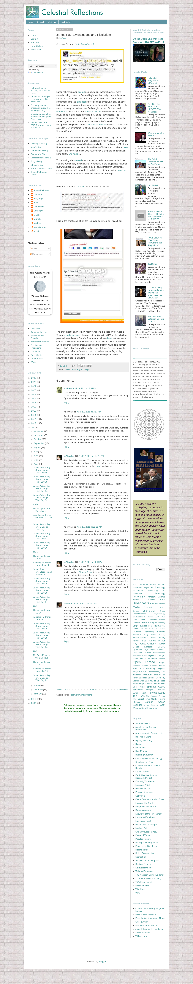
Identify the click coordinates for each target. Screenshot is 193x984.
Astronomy (139, 596)
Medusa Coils (141, 828)
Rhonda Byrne (86, 572)
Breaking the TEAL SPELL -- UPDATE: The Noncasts (155, 108)
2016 (34, 407)
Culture (150, 617)
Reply (66, 402)
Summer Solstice (141, 693)
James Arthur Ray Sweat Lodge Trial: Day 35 (41, 479)
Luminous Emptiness (145, 817)
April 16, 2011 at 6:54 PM (84, 388)
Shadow (148, 684)
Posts (34, 248)
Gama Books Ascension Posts (149, 799)
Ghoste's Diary (38, 165)
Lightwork (137, 649)
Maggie (37, 215)
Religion (147, 674)
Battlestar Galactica (40, 341)
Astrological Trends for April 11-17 (42, 618)
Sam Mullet (150, 681)
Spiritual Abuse (156, 686)
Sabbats (143, 677)
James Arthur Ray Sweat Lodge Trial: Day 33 (41, 497)
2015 (34, 411)
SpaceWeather (142, 932)
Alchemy (144, 584)
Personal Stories (140, 666)
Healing (162, 635)
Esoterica (159, 625)
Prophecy (150, 668)
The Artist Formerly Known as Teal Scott (155, 161)
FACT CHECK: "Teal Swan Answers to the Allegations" (155, 241)
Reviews (157, 674)
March (37, 685)
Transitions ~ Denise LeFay (148, 878)
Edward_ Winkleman (145, 781)
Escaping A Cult (142, 785)
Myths (135, 658)
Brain (162, 599)
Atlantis (161, 597)
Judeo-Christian (148, 643)
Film (142, 629)
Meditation (137, 653)
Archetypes (138, 590)
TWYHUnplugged (143, 882)
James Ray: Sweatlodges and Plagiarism (42, 572)
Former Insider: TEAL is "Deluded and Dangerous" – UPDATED (156, 215)
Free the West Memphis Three (150, 918)
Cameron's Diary (39, 154)
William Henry (145, 708)
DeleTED (142, 619)
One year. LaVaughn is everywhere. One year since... (40, 99)
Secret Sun (140, 857)
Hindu (153, 638)
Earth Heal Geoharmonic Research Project (147, 776)
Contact (40, 22)
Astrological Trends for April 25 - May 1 (42, 517)
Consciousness (139, 614)
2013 (34, 419)
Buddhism (155, 603)
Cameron (38, 194)
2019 (34, 394)
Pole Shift (138, 668)
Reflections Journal (84, 44)
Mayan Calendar (157, 650)
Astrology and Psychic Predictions (145, 728)
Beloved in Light (143, 737)
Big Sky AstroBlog (143, 740)
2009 (34, 703)
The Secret (36, 351)
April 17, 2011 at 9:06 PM (91, 562)
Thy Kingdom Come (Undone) (149, 875)
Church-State (149, 611)
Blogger (102, 961)
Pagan (162, 662)
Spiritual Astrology (143, 864)
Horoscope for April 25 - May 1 (42, 509)
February (38, 689)
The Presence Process (155, 696)
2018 (34, 398)
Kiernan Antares (143, 810)
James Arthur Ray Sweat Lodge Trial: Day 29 (41, 581)
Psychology (139, 671)
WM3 (33, 362)
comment (80, 186)
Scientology (138, 683)
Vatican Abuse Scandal (37, 336)
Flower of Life (151, 629)
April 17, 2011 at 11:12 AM (89, 527)
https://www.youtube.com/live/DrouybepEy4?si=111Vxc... (41, 116)
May (36, 460)
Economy (161, 623)
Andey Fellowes (41, 190)
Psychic (161, 668)
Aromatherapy (153, 590)
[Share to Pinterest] (90, 365)
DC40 (157, 617)
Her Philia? (153, 185)
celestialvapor (40, 227)
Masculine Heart (143, 821)
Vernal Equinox (151, 705)
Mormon (148, 652)
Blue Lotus (140, 747)
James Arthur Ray (72, 370)
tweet (125, 147)
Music (144, 656)
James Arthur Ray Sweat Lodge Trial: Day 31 (41, 536)
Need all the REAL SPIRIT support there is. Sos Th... (41, 125)
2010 (34, 699)
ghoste (37, 231)
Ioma (36, 202)
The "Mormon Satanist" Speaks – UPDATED (156, 319)
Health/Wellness (140, 637)
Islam (143, 641)
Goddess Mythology (143, 631)
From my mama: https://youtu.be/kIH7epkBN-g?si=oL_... (41, 108)
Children (136, 611)
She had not (74, 154)
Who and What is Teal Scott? (156, 134)
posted (81, 92)
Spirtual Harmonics (144, 867)
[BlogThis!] (81, 365)
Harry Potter (150, 635)
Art (163, 590)
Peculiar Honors (143, 839)
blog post (81, 101)
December (39, 431)
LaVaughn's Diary (39, 143)
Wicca (135, 708)
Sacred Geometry (156, 677)
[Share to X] (84, 365)
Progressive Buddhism (146, 846)
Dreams (162, 620)
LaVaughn (85, 370)
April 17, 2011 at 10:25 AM (91, 456)
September (39, 443)
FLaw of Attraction (144, 792)
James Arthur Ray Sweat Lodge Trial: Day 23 (41, 678)
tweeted (78, 160)
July (36, 451)
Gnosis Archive (142, 922)
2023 (34, 378)
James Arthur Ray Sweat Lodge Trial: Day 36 (41, 470)
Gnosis (162, 629)
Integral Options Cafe (145, 806)
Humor (136, 640)
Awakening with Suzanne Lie (149, 733)
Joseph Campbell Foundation (149, 929)
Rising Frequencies (144, 853)
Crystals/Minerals (139, 617)
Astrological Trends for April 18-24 (42, 563)
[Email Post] (73, 366)
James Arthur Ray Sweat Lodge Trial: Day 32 (41, 527)
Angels (146, 588)
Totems (162, 699)
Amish (153, 584)
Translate (38, 72)
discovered (61, 111)
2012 (34, 423)
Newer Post (62, 689)
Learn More (40, 312)
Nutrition (162, 659)
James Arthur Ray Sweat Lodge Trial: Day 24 (41, 644)
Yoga (155, 708)
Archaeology (158, 587)
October (38, 439)
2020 (34, 390)
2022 (34, 382)
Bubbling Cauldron (144, 755)
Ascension (137, 593)
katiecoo (68, 603)
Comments (37, 254)
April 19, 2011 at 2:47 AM (85, 603)
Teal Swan (35, 328)
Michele (68, 388)
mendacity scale (72, 335)
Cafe (35, 504)
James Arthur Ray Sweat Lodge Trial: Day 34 (41, 488)
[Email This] (79, 365)
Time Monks (36, 355)
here (109, 338)
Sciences (161, 681)
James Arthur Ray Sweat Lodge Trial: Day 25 (41, 635)
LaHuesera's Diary (39, 150)
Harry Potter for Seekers (147, 925)
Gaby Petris (141, 796)
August (37, 447)
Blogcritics (140, 744)
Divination (153, 620)
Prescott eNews (93, 111)
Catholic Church (154, 607)
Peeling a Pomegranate (146, 842)
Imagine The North (144, 803)
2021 (34, 386)
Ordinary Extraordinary (146, 832)
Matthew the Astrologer (146, 824)
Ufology (136, 702)
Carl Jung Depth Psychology (148, 758)
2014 (34, 415)
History (161, 637)
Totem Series (37, 358)
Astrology (159, 593)
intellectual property (97, 124)
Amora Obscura (142, 723)
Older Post (122, 689)
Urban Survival (142, 885)
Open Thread (144, 662)
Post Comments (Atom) (81, 695)
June (36, 455)
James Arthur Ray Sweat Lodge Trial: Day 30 (41, 545)
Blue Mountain (142, 751)
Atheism (152, 597)
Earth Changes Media (145, 914)
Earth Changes (149, 622)
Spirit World (138, 687)
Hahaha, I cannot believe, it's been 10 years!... (40, 90)
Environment (146, 626)
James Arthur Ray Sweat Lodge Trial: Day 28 (41, 590)
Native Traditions (148, 658)
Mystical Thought (156, 655)
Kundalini (148, 647)
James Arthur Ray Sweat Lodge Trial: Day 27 (41, 599)
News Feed (36, 49)
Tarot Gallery (66, 22)
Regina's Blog (142, 850)
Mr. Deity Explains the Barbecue (41, 656)
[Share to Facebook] (87, 365)
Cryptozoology (159, 614)
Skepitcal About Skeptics (147, 860)
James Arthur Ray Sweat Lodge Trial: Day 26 (41, 626)
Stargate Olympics (155, 690)
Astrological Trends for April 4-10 (42, 669)
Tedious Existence (144, 871)
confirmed (123, 170)
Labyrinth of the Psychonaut (148, 814)
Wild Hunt (140, 889)
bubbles (37, 223)
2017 (34, 402)
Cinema (162, 611)
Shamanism (159, 683)
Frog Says (38, 198)
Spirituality (137, 689)
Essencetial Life (142, 788)
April (36, 464)
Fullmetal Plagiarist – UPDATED (153, 80)
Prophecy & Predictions (36, 346)
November (39, 435)
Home (30, 22)
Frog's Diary (36, 161)
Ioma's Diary (37, 147)
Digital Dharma (142, 771)
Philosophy (153, 666)
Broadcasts (141, 603)
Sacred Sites (138, 681)
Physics (161, 665)
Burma (162, 604)
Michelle (37, 219)
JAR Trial (52, 22)
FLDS (135, 628)
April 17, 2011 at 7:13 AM (89, 412)
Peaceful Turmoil (143, 835)
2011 (33, 427)
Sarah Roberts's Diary (41, 168)
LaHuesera (39, 206)
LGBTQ (161, 647)
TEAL (142, 696)
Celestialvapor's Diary (41, 157)
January (38, 694)
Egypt (135, 626)
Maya (146, 650)
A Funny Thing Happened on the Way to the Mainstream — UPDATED (156, 292)
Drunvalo (136, 623)
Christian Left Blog (144, 762)
